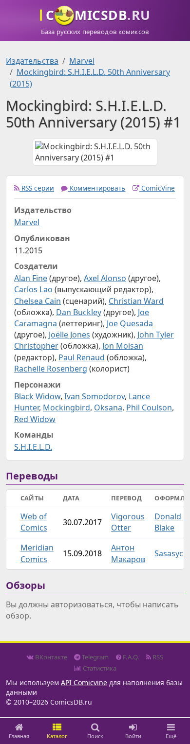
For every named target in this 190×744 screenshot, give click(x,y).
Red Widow (35, 419)
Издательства (32, 60)
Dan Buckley (78, 312)
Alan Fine (30, 278)
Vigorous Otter (128, 522)
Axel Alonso (105, 278)
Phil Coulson (149, 407)
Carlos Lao (33, 289)
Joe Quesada (130, 323)
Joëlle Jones (69, 334)
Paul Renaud (81, 357)
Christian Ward (136, 301)
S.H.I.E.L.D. (33, 447)
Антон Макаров (128, 553)
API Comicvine (84, 682)
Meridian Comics (37, 553)
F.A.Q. (130, 657)
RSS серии (36, 188)
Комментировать (96, 188)
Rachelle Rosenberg (50, 368)
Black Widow (37, 396)
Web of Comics (33, 522)
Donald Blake (167, 522)
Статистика (98, 668)
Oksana (108, 407)
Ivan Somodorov (94, 396)
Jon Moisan (122, 345)
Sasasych (171, 553)
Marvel (82, 60)
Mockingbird (66, 407)
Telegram (94, 657)
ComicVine (157, 188)
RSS (157, 657)
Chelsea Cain (37, 301)
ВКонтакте (50, 657)
